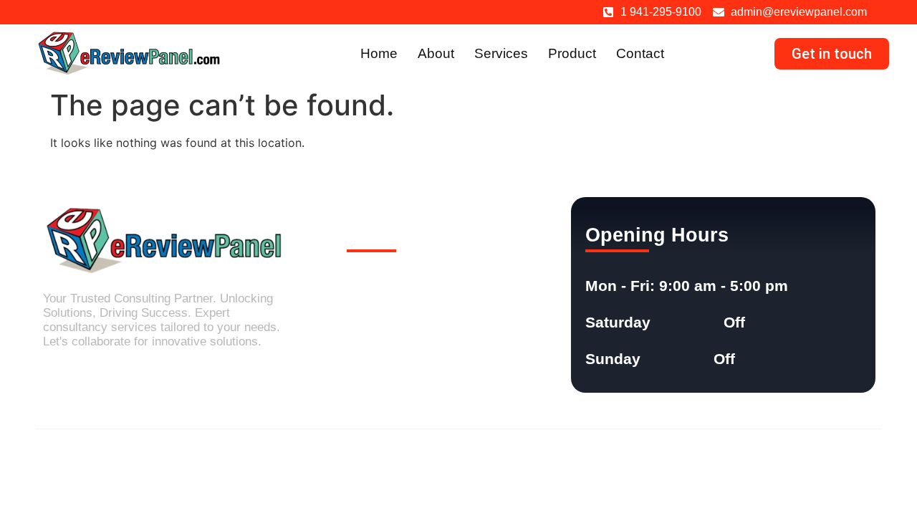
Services (501, 53)
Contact (640, 53)
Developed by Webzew (820, 457)
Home (379, 53)
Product (572, 53)
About (436, 53)
